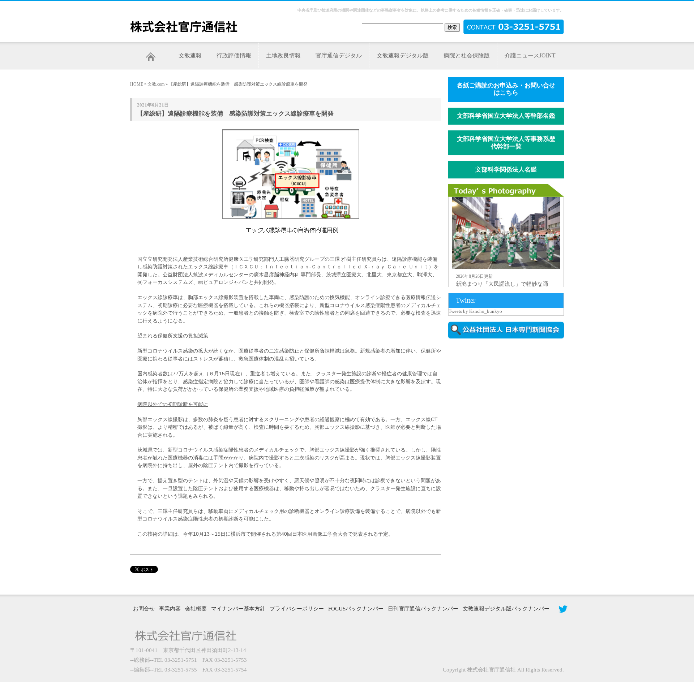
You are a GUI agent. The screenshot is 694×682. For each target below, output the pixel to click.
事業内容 (170, 609)
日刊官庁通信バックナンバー (423, 609)
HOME (136, 84)
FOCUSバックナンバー (356, 609)
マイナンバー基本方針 (238, 609)
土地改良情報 (283, 55)
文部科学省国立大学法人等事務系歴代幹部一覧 (506, 142)
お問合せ (144, 609)
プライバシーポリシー (297, 609)
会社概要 (196, 609)
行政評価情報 (234, 55)
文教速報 (190, 55)
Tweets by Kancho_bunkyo (475, 311)
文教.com (155, 84)
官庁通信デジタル (339, 55)
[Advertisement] (509, 405)
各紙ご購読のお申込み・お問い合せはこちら (506, 89)
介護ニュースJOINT (530, 55)
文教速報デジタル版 (403, 55)
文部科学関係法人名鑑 (506, 169)
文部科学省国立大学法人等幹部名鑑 (506, 115)
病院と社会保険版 (467, 55)
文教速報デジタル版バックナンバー (506, 609)
